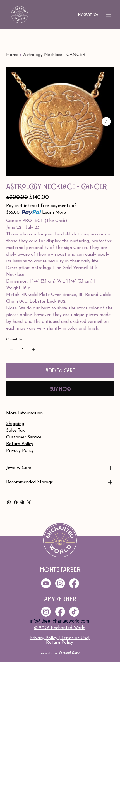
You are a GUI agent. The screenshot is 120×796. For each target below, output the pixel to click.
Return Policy (59, 642)
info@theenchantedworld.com (59, 621)
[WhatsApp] (9, 502)
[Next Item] (106, 121)
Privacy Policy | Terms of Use (59, 638)
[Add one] (33, 349)
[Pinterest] (22, 502)
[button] (88, 15)
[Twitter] (29, 502)
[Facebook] (15, 502)
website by (60, 653)
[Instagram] (46, 612)
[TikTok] (74, 612)
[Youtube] (46, 583)
